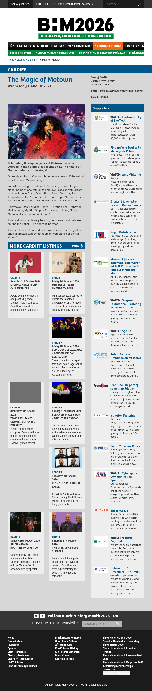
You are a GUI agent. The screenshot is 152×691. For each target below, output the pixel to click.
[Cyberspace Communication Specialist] (101, 474)
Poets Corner (62, 655)
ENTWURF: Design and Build (91, 685)
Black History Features (68, 637)
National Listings (108, 46)
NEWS (45, 46)
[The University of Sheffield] (101, 118)
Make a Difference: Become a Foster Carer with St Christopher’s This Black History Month (125, 266)
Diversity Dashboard (19, 655)
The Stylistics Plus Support (65, 549)
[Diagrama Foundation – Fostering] (101, 302)
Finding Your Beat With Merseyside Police (125, 149)
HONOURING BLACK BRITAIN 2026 (55, 52)
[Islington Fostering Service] (101, 415)
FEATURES (58, 46)
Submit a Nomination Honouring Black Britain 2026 (121, 642)
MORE (75, 246)
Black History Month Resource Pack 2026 (102, 52)
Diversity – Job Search (20, 659)
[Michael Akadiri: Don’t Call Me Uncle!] (25, 262)
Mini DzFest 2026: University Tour (63, 286)
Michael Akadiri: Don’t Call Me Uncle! (25, 286)
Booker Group (119, 511)
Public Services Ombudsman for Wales (125, 356)
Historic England (121, 539)
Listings (21, 59)
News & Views (15, 641)
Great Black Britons (66, 641)
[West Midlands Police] (101, 176)
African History (63, 644)
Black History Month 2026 (117, 637)
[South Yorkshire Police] (101, 448)
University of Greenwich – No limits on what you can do (125, 571)
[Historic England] (101, 541)
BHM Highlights (17, 652)
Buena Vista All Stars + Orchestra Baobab (66, 416)
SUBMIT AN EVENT (20, 52)
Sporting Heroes (64, 659)
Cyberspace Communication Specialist (123, 476)
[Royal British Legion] (101, 235)
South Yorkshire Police (125, 446)
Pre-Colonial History (66, 648)
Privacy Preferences (116, 673)
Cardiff (31, 59)
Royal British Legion (124, 232)
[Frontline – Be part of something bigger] (101, 385)
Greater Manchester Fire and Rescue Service (125, 203)
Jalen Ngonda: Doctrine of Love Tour (24, 545)
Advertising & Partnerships (118, 666)
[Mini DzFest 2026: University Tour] (67, 262)
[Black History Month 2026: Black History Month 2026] (76, 28)
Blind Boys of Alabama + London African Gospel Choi (67, 353)
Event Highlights (79, 46)
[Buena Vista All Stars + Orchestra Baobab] (67, 392)
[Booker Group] (101, 510)
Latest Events (28, 46)
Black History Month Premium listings (119, 650)
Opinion (12, 648)
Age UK (126, 331)
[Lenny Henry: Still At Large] (67, 457)
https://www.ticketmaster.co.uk (124, 91)
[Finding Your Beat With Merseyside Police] (101, 149)
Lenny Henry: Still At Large (66, 484)
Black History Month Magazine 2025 (123, 662)
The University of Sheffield (125, 119)
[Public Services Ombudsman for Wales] (101, 355)
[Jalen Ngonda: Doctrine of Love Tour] (25, 522)
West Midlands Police (126, 176)
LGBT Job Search (17, 662)
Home (11, 59)
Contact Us (109, 669)
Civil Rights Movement (67, 652)
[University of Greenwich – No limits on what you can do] (101, 570)
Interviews (13, 644)
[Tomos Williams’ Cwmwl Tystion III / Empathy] (25, 392)
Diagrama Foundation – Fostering (125, 302)
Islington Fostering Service (123, 417)
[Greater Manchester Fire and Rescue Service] (101, 201)
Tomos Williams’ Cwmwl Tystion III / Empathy (22, 421)
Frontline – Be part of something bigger (124, 387)
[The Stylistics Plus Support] (67, 522)
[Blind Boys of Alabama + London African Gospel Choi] (67, 327)
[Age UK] (101, 334)
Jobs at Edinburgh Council (22, 666)
